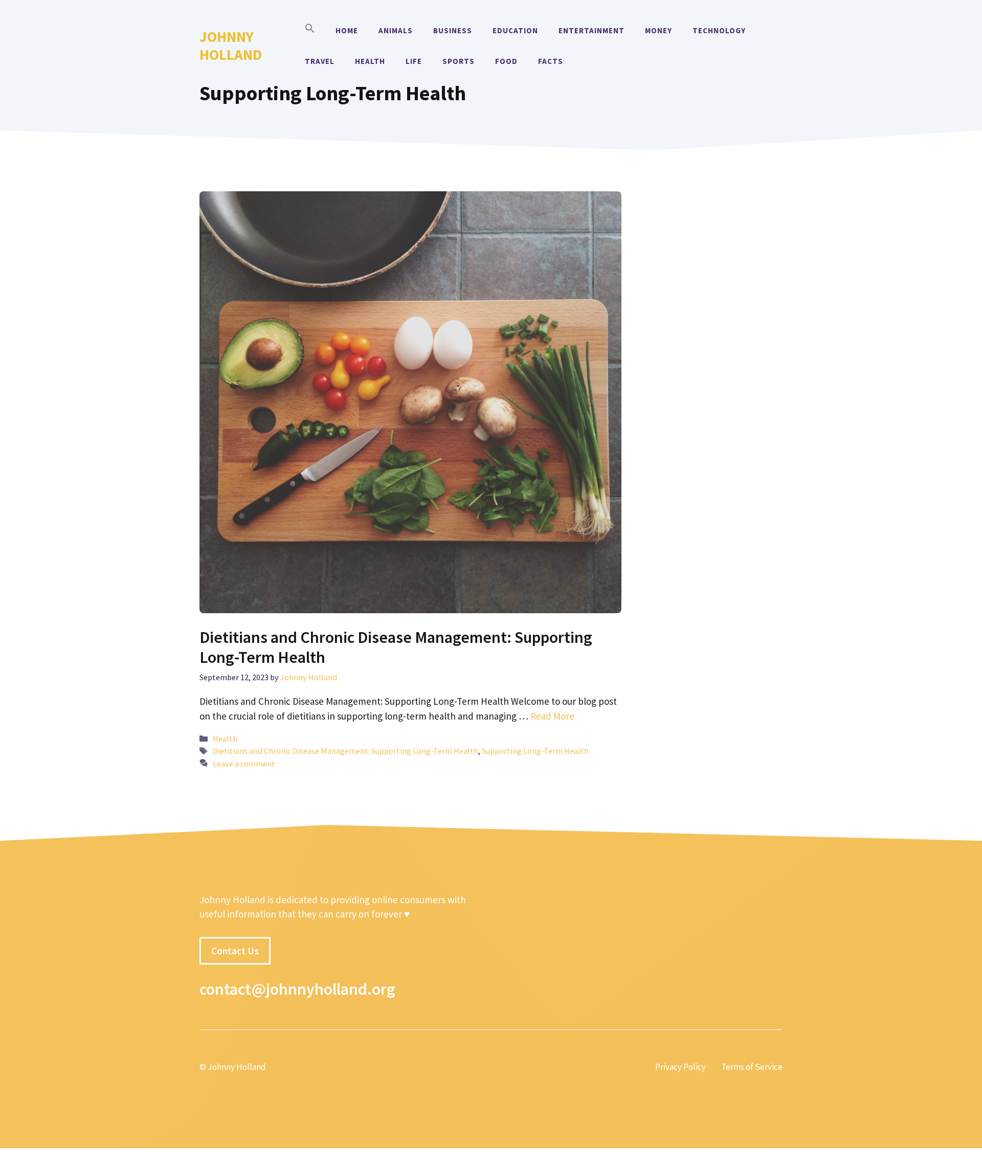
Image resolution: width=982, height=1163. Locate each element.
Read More (552, 716)
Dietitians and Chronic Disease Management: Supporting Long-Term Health (395, 647)
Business (452, 30)
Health (370, 61)
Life (414, 61)
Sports (458, 61)
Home (347, 30)
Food (506, 61)
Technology (719, 30)
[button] (310, 30)
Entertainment (591, 30)
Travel (319, 61)
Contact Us (235, 951)
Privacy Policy (680, 1066)
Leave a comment (244, 763)
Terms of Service (752, 1066)
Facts (550, 61)
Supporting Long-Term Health (535, 751)
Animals (395, 30)
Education (515, 30)
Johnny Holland (230, 45)
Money (658, 30)
